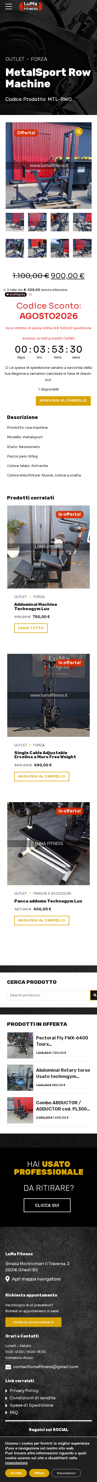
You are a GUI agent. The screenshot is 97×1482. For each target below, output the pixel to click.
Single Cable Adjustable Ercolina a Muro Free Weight (45, 755)
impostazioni (16, 1463)
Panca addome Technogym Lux (48, 901)
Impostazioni (66, 1473)
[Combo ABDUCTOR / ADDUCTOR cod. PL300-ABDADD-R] (20, 1110)
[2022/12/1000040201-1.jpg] (48, 695)
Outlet (15, 59)
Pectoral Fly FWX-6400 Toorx (62, 1041)
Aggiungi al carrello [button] (41, 776)
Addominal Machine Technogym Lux (35, 606)
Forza (39, 59)
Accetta (16, 1473)
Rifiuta (39, 1473)
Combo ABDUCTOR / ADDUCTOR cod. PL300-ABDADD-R (62, 1106)
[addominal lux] (48, 547)
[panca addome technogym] (48, 843)
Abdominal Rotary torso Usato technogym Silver (63, 1074)
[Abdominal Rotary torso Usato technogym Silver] (20, 1077)
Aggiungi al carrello (63, 400)
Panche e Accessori (52, 893)
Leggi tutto (31, 628)
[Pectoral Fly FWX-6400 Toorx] (20, 1045)
